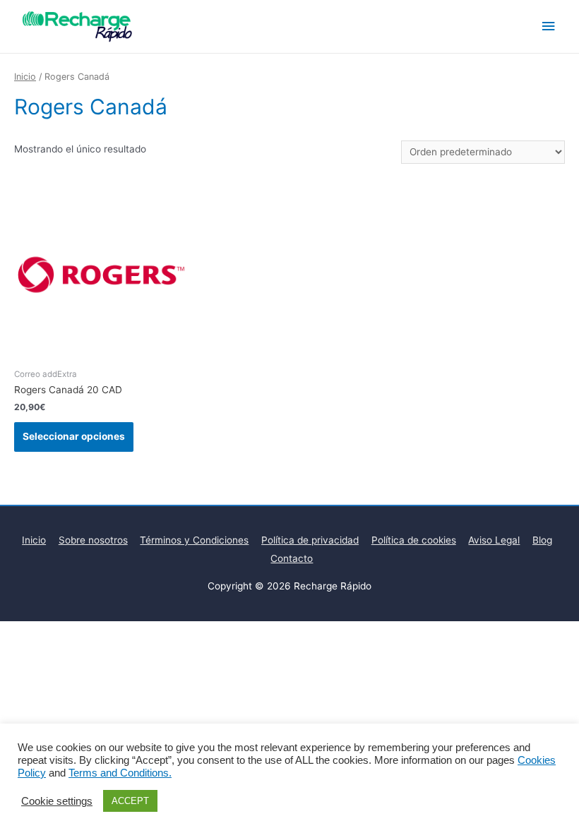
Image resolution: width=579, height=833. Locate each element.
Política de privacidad (310, 540)
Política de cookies (413, 540)
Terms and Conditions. (120, 773)
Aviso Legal (494, 540)
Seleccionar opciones (74, 436)
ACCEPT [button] (130, 801)
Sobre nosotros (93, 540)
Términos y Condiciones (194, 540)
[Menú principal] (548, 26)
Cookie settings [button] (56, 801)
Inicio (25, 76)
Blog (542, 540)
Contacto (291, 558)
